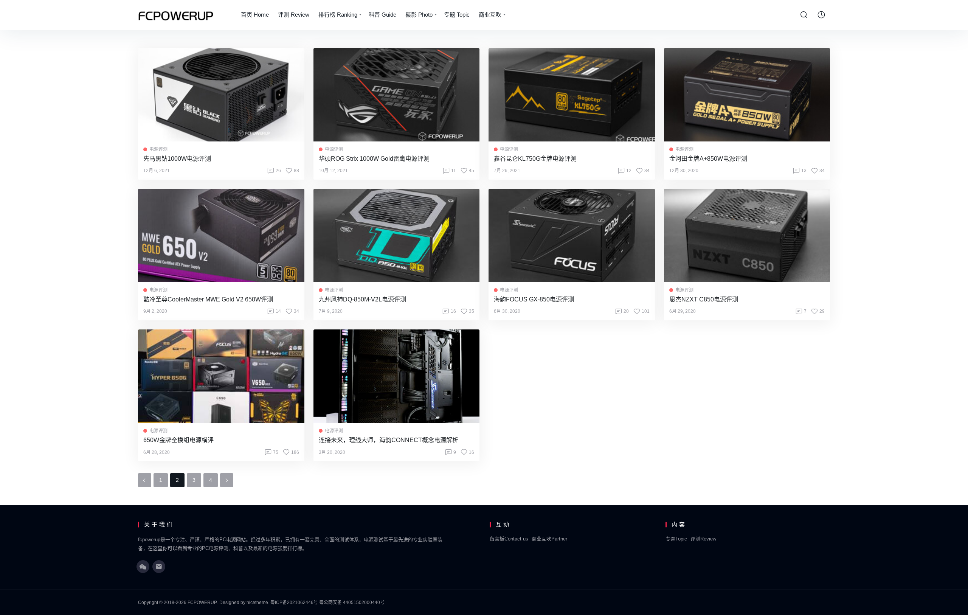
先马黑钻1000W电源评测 (177, 158)
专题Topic (676, 539)
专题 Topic (457, 14)
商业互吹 (490, 14)
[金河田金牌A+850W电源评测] (747, 94)
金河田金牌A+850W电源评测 (708, 158)
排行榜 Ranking (337, 14)
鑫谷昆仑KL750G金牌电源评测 (535, 158)
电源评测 (158, 149)
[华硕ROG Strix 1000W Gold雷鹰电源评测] (396, 94)
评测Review (703, 539)
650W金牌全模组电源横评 (178, 440)
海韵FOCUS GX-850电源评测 (534, 299)
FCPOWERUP (202, 602)
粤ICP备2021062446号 (294, 602)
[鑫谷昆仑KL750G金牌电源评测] (572, 94)
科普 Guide (382, 14)
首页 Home (255, 14)
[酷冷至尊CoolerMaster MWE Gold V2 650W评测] (221, 235)
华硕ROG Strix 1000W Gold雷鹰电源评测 (374, 158)
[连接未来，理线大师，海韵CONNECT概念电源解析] (396, 376)
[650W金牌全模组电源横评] (221, 376)
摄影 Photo (419, 14)
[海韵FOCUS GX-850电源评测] (572, 235)
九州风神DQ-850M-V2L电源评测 (362, 299)
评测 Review (293, 14)
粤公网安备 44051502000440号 (352, 602)
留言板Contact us (509, 539)
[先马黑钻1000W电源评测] (221, 94)
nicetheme (257, 602)
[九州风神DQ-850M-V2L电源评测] (396, 235)
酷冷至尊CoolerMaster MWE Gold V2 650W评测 (208, 299)
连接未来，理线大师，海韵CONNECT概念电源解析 (388, 440)
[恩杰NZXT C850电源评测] (747, 235)
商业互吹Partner (549, 539)
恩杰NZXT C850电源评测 (703, 299)
